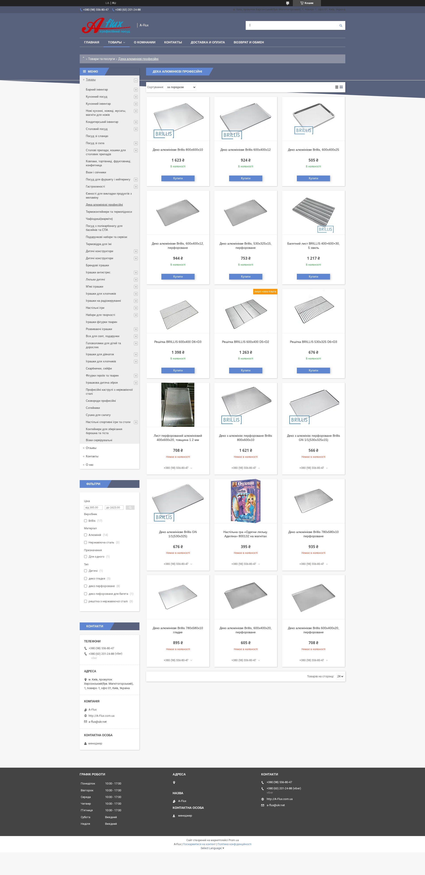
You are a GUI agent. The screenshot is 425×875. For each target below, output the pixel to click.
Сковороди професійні (101, 400)
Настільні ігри (95, 307)
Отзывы (91, 448)
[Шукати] (340, 25)
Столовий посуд (97, 129)
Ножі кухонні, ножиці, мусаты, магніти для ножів (106, 112)
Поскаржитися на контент (199, 844)
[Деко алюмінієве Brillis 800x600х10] (178, 119)
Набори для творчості (100, 315)
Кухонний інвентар (98, 103)
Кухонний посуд (96, 96)
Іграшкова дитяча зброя (102, 382)
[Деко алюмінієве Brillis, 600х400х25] (313, 119)
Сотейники (93, 407)
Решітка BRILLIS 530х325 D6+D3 (313, 342)
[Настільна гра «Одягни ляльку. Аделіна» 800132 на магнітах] (245, 501)
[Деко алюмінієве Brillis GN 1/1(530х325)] (178, 501)
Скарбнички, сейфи (99, 368)
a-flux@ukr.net (98, 721)
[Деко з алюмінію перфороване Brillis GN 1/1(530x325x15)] (313, 405)
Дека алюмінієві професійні (104, 204)
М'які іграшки (94, 286)
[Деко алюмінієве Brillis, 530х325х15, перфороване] (245, 213)
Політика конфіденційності (234, 844)
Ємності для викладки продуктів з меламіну (109, 195)
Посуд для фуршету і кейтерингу (108, 179)
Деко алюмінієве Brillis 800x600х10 (178, 149)
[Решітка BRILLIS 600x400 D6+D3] (178, 311)
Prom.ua (234, 840)
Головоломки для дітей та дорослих (103, 345)
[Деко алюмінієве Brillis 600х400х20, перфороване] (313, 597)
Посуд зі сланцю (97, 136)
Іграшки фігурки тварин (101, 322)
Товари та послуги (101, 59)
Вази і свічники (96, 172)
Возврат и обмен (249, 42)
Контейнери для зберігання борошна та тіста (104, 431)
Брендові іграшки (97, 265)
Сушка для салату (98, 415)
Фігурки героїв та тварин (102, 375)
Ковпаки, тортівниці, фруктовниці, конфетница (108, 163)
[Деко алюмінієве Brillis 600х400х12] (245, 119)
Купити (178, 178)
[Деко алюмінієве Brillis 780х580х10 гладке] (178, 597)
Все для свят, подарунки (102, 336)
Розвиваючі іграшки (99, 329)
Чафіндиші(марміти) (99, 218)
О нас (90, 464)
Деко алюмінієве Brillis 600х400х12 (245, 149)
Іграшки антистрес (98, 272)
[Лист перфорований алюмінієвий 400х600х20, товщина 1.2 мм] (178, 405)
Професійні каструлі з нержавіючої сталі (109, 391)
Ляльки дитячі (95, 279)
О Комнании (144, 42)
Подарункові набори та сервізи (106, 237)
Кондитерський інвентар (102, 122)
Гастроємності (95, 186)
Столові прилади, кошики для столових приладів (106, 152)
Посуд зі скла (95, 143)
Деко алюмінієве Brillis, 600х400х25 (313, 149)
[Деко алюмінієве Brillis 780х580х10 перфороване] (313, 501)
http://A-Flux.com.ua (101, 715)
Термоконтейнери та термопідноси (109, 211)
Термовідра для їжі (99, 244)
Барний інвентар (97, 89)
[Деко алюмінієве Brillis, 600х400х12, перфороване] (178, 213)
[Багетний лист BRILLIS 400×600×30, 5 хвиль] (313, 213)
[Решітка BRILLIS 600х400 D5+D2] (245, 311)
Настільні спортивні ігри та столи (108, 422)
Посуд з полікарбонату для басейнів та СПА (104, 228)
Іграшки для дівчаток (100, 354)
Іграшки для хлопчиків (101, 293)
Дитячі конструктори (99, 251)
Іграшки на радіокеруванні (103, 300)
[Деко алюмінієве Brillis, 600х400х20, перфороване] (245, 597)
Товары (115, 42)
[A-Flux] (106, 25)
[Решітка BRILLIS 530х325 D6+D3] (313, 311)
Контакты (173, 42)
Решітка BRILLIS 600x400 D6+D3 (177, 342)
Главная (91, 42)
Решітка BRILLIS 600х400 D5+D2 (245, 342)
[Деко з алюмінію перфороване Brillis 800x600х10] (245, 405)
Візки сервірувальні (99, 440)
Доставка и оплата (208, 42)
